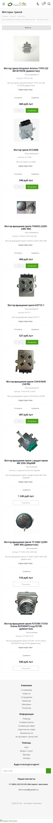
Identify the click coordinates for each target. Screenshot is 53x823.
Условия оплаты (26, 722)
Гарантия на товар (26, 729)
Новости (26, 693)
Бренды (26, 754)
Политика (26, 708)
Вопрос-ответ (26, 751)
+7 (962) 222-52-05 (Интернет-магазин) (28, 784)
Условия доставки (26, 725)
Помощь (27, 718)
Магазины (26, 704)
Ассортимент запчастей (27, 736)
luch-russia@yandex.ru (28, 789)
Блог (26, 747)
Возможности (26, 733)
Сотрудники (26, 697)
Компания (26, 685)
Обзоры (26, 758)
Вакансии (26, 700)
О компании (26, 690)
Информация (26, 714)
